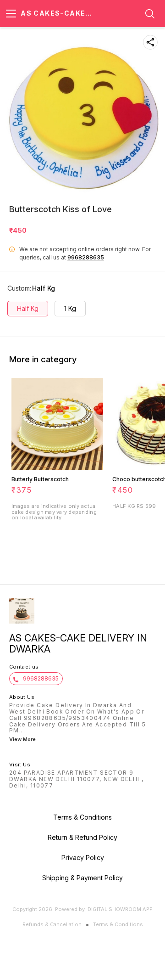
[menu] (11, 14)
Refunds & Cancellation (52, 924)
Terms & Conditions (118, 924)
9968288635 (85, 257)
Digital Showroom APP (120, 909)
